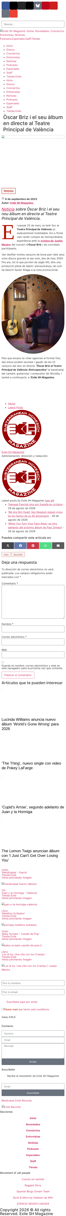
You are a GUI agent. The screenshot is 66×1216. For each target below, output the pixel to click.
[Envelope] (14, 14)
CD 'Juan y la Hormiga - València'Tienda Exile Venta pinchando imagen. (19, 894)
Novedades (33, 1124)
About (11, 403)
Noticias (11, 61)
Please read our (26, 1009)
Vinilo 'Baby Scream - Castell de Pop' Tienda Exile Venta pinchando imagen (20, 935)
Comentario (10, 583)
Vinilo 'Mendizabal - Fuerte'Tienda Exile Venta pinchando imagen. (17, 873)
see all (49, 500)
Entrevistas (13, 57)
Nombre (7, 624)
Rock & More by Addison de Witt (33, 1197)
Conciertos (13, 53)
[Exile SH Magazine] (22, 448)
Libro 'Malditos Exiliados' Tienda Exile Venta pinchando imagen (17, 914)
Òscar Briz (18, 554)
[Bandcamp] (6, 14)
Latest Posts (15, 407)
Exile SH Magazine (21, 202)
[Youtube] (54, 6)
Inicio (9, 45)
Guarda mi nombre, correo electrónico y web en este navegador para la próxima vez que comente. (32, 666)
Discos (10, 49)
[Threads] (30, 6)
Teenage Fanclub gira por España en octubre (35, 504)
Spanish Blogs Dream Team (33, 1191)
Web (4, 649)
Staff (9, 72)
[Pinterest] (46, 6)
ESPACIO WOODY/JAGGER (33, 1203)
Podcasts (12, 65)
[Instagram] (22, 6)
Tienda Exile (13, 76)
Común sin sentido (33, 1179)
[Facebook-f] (6, 6)
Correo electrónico (14, 637)
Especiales (12, 68)
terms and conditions (36, 1009)
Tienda (33, 1167)
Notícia (8, 209)
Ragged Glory (33, 1185)
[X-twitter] (14, 6)
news (6, 554)
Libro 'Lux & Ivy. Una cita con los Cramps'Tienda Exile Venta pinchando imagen (23, 955)
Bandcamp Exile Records (17, 1100)
